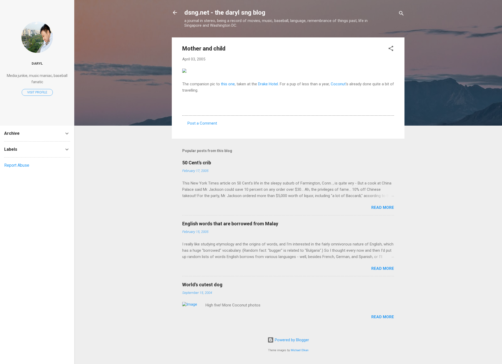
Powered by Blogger (291, 340)
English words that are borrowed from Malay (230, 223)
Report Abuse (16, 165)
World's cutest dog (202, 284)
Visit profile (37, 92)
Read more (382, 207)
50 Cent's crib (196, 162)
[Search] (401, 14)
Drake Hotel (268, 84)
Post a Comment (202, 123)
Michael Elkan (300, 350)
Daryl (37, 63)
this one (228, 84)
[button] (391, 49)
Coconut (338, 84)
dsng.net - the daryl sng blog (224, 12)
